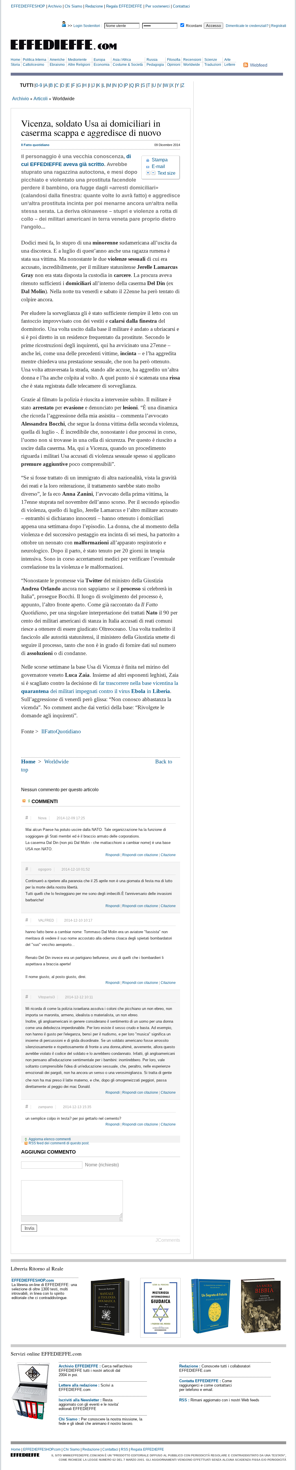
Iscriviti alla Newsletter (79, 1400)
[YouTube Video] (24, 1175)
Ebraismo (57, 65)
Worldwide (191, 65)
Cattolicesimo (33, 65)
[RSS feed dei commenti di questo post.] (24, 801)
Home (15, 60)
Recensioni (192, 60)
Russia (152, 60)
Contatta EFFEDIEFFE (199, 1381)
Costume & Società (128, 65)
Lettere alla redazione (78, 1385)
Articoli (41, 98)
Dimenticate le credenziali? (247, 26)
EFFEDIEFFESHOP (28, 6)
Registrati (278, 26)
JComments (168, 1240)
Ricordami (194, 26)
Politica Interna (34, 60)
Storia (15, 65)
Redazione (94, 6)
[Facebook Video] (39, 1175)
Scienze (210, 60)
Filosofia (173, 60)
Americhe (57, 60)
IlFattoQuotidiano (61, 731)
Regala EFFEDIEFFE (124, 6)
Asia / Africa (122, 60)
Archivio (55, 6)
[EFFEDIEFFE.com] (68, 50)
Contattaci (181, 6)
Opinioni (173, 65)
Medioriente (77, 60)
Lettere (229, 65)
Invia (29, 1227)
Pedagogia (155, 65)
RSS (183, 1400)
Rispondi (113, 855)
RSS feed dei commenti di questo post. (59, 1143)
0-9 (39, 85)
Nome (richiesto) (102, 1164)
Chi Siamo (73, 6)
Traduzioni (212, 65)
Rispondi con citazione (140, 855)
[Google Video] (31, 1175)
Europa (99, 60)
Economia (102, 65)
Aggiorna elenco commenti (50, 1139)
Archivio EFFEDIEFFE (78, 1366)
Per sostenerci (157, 6)
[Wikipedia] (46, 1175)
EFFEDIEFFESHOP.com (33, 1280)
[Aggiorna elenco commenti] (30, 801)
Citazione (168, 855)
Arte (227, 60)
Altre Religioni (79, 65)
